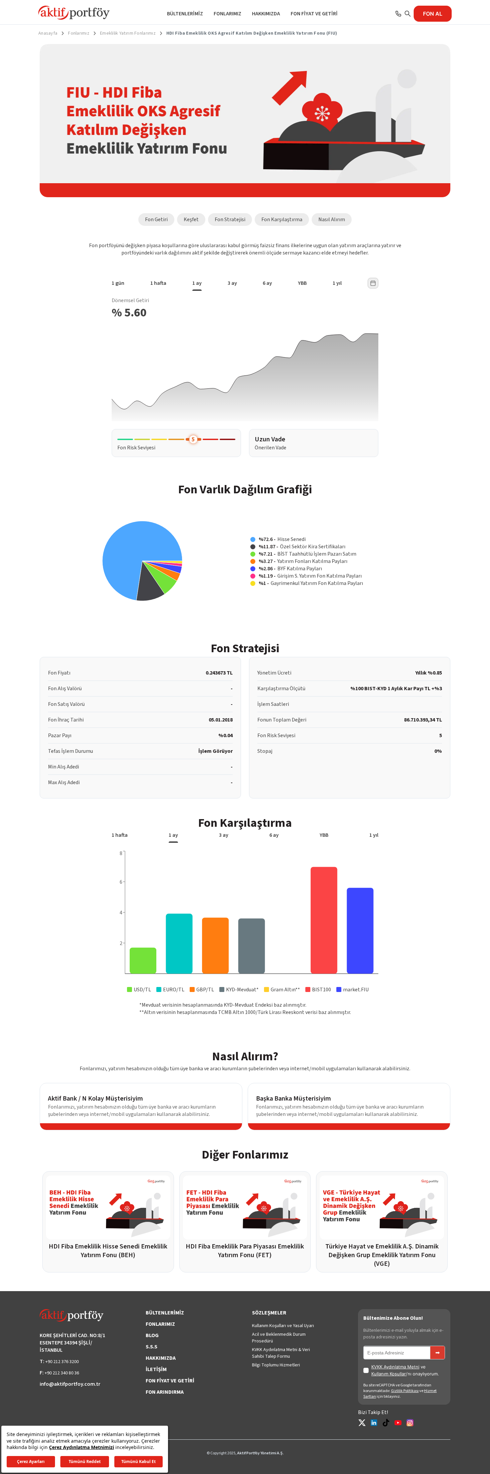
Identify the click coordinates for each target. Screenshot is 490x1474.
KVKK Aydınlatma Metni (395, 1366)
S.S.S (151, 1346)
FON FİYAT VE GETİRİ (314, 13)
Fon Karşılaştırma (281, 219)
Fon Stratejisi (230, 219)
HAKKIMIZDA (266, 13)
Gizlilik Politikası (405, 1391)
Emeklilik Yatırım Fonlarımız (128, 33)
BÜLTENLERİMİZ (185, 13)
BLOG (152, 1335)
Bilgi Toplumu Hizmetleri (276, 1365)
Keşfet (191, 219)
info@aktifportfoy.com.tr (70, 1384)
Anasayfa (47, 33)
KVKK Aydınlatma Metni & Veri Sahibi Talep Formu (281, 1353)
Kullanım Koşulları (389, 1373)
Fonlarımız (78, 33)
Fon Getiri (156, 219)
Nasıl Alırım (331, 219)
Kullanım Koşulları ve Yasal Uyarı (283, 1325)
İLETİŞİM (156, 1369)
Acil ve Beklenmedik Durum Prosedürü (279, 1337)
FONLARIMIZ (227, 13)
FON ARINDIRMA (165, 1392)
